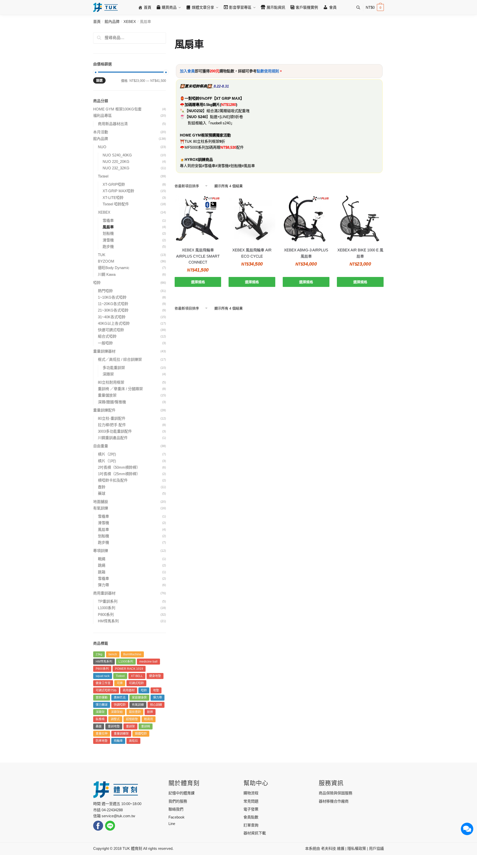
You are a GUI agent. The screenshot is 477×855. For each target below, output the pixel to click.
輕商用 (148, 719)
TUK (101, 255)
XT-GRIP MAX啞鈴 (118, 191)
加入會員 (187, 71)
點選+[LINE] (220, 117)
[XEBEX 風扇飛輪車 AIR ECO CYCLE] (252, 218)
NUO (102, 147)
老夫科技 (328, 848)
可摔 (120, 683)
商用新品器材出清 (113, 124)
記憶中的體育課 (181, 793)
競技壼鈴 (135, 712)
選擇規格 (198, 282)
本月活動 (100, 132)
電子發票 (250, 809)
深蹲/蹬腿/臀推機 (112, 402)
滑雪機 (108, 240)
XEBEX (129, 21)
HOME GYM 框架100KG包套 (117, 109)
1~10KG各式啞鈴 (112, 297)
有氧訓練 (100, 508)
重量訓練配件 (104, 410)
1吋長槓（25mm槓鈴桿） (119, 474)
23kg (99, 654)
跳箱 (101, 572)
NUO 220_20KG (116, 161)
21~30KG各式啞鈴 (113, 310)
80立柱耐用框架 (111, 382)
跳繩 (101, 565)
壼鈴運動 (102, 697)
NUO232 (195, 111)
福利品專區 (102, 115)
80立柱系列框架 (206, 141)
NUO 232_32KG (116, 168)
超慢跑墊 (132, 719)
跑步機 (108, 246)
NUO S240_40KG (117, 155)
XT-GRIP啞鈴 (114, 184)
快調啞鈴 (120, 705)
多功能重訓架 (114, 367)
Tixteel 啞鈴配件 (116, 204)
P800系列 (106, 614)
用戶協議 (376, 848)
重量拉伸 (102, 733)
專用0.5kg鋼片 (208, 104)
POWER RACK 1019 (129, 669)
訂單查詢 (250, 825)
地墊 (156, 690)
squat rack (103, 676)
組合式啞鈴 (107, 336)
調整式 (115, 719)
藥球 (101, 493)
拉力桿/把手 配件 (112, 425)
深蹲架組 (117, 712)
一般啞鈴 (105, 343)
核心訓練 (156, 705)
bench (113, 654)
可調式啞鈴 (136, 683)
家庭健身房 (139, 697)
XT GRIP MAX (228, 98)
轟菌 (99, 726)
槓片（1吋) (107, 461)
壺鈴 (101, 487)
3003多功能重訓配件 (115, 431)
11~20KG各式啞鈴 (113, 304)
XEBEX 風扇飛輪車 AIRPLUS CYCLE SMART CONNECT (198, 256)
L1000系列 (106, 608)
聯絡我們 (175, 809)
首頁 (97, 21)
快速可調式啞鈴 (111, 330)
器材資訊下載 (254, 833)
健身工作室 (103, 683)
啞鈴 (97, 282)
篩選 (99, 80)
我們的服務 (177, 801)
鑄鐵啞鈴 (141, 733)
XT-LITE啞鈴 (113, 197)
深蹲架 (108, 374)
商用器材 (129, 690)
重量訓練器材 (104, 351)
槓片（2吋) (107, 454)
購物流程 (250, 793)
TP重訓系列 (108, 601)
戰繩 (101, 559)
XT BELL (137, 676)
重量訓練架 (121, 733)
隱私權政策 (356, 848)
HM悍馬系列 (108, 621)
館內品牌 (112, 21)
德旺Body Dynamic (113, 268)
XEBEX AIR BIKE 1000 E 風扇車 (360, 253)
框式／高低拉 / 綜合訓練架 (120, 359)
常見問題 (250, 801)
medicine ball (148, 661)
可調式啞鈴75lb (106, 690)
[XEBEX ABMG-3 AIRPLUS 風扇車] (306, 218)
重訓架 (130, 726)
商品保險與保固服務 (335, 793)
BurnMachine (132, 654)
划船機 (108, 233)
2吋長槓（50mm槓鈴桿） (119, 467)
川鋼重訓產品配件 (113, 438)
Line (171, 823)
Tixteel (103, 176)
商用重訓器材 (104, 593)
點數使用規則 (268, 71)
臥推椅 (100, 719)
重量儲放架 (107, 395)
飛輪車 (118, 741)
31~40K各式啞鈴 (111, 317)
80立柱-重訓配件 (111, 418)
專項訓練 (100, 550)
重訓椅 (145, 726)
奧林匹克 (120, 697)
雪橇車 (108, 220)
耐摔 (150, 712)
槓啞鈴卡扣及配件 (113, 480)
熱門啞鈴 (105, 291)
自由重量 (100, 446)
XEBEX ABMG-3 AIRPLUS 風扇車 (306, 253)
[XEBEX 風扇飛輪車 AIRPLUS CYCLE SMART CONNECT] (198, 218)
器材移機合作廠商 (334, 801)
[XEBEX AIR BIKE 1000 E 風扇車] (360, 218)
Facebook (176, 817)
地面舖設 (100, 501)
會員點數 (250, 817)
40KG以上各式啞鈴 (114, 323)
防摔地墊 (102, 741)
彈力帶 (103, 585)
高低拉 (133, 741)
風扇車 (108, 227)
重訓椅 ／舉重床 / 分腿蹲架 (120, 389)
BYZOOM (106, 261)
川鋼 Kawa (107, 274)
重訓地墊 (114, 726)
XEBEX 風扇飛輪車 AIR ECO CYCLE (252, 253)
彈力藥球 (102, 705)
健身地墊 (155, 676)
